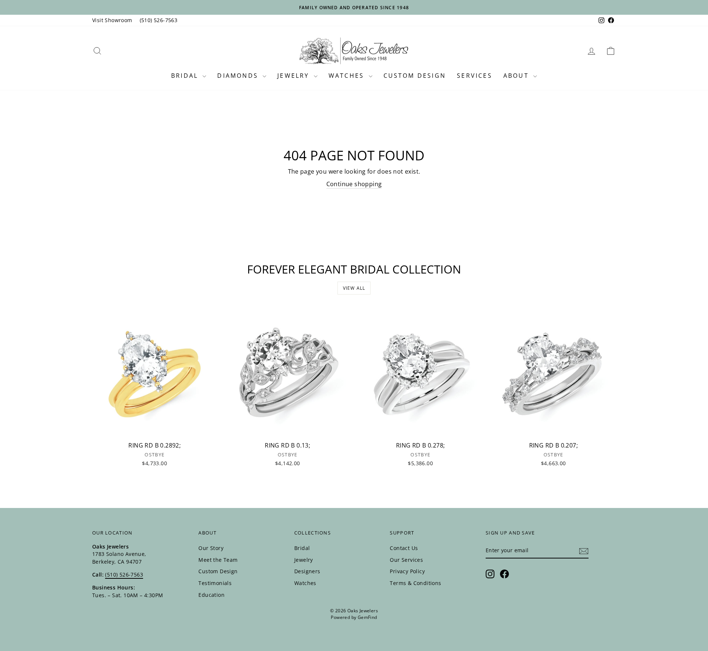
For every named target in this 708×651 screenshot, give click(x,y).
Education (211, 594)
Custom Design (415, 76)
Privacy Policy (407, 571)
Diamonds (239, 76)
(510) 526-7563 (159, 20)
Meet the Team (217, 559)
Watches (348, 76)
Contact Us (404, 547)
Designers (307, 571)
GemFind (367, 617)
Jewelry (294, 76)
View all (354, 288)
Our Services (406, 559)
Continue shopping (354, 184)
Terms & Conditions (415, 582)
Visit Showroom (112, 20)
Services (474, 76)
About (517, 76)
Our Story (210, 547)
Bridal (186, 76)
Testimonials (215, 582)
